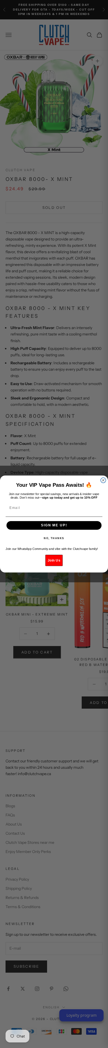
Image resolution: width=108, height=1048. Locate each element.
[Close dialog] (103, 480)
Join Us (54, 560)
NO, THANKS (54, 538)
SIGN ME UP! (54, 525)
